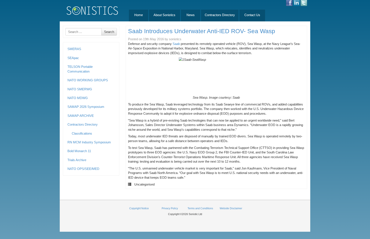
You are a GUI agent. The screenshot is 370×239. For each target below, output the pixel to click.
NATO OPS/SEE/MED (83, 169)
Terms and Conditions (200, 208)
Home (138, 15)
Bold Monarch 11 (79, 151)
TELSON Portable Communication (80, 69)
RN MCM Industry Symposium (89, 142)
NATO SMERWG (79, 89)
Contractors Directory (220, 15)
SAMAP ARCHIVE (80, 115)
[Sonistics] (92, 10)
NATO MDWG (77, 98)
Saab (176, 44)
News (190, 15)
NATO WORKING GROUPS (87, 80)
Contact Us (252, 15)
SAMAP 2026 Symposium (85, 106)
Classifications (82, 133)
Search (109, 32)
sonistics (175, 39)
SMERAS (74, 49)
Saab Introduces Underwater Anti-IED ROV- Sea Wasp (201, 31)
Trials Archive (76, 160)
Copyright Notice (139, 208)
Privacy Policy (170, 208)
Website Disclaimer (231, 208)
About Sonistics (164, 15)
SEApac (73, 58)
